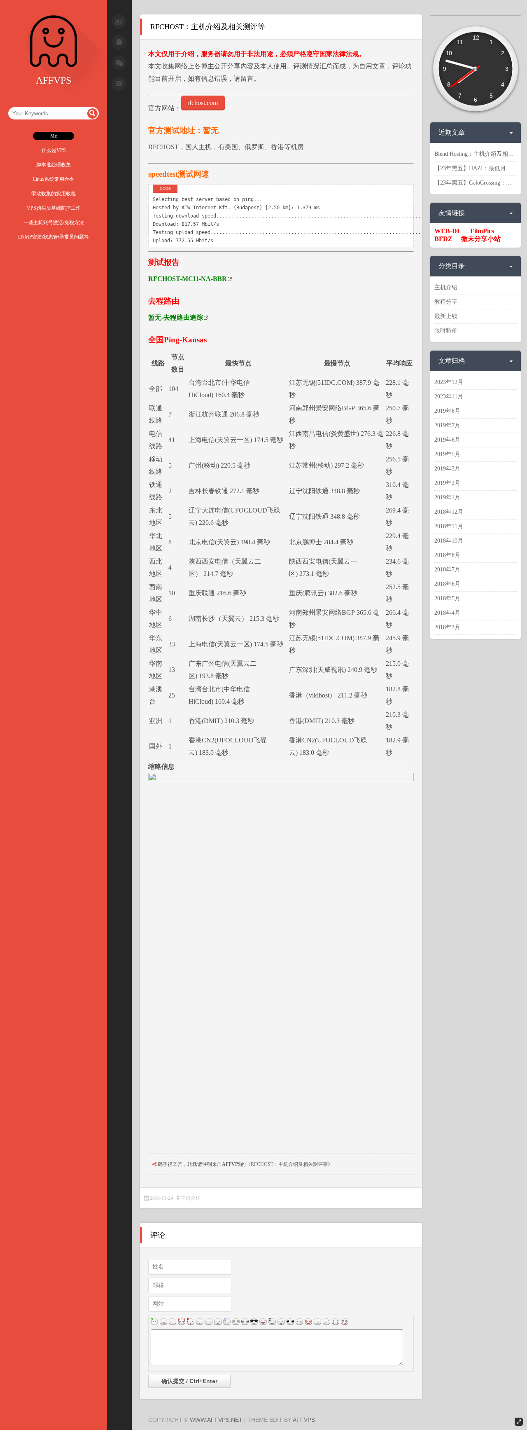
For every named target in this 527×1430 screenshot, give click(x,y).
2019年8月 (447, 411)
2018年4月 (447, 613)
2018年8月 (447, 555)
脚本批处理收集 (53, 165)
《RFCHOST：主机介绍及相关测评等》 (289, 1164)
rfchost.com (202, 102)
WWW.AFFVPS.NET (216, 1419)
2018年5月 (447, 598)
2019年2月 (447, 483)
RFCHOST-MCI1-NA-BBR (187, 278)
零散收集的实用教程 (53, 194)
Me (53, 136)
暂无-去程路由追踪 (175, 317)
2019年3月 (447, 469)
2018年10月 (448, 541)
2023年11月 (448, 396)
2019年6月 (447, 440)
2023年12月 (448, 382)
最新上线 (445, 316)
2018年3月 (447, 627)
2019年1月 (447, 497)
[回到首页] (53, 66)
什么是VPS (54, 150)
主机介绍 (191, 1198)
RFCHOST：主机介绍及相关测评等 (207, 27)
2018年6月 (447, 584)
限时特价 (445, 331)
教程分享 (445, 302)
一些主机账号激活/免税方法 (53, 222)
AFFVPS (231, 1164)
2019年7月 (447, 425)
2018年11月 (448, 526)
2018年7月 (447, 569)
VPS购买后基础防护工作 (54, 208)
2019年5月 (447, 454)
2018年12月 (448, 512)
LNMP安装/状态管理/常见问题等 (53, 237)
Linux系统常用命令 (53, 179)
